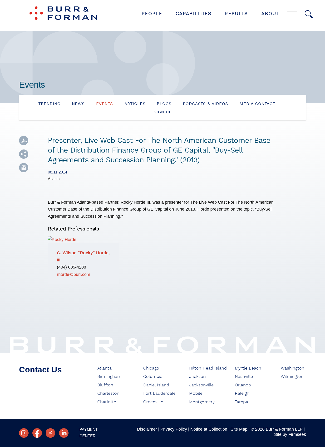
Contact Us (40, 369)
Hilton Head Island (208, 368)
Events (104, 104)
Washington (292, 368)
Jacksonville (201, 385)
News (78, 104)
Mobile (195, 393)
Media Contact (257, 104)
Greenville (153, 402)
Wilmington (292, 377)
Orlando (243, 385)
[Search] (309, 14)
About (270, 13)
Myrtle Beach (248, 368)
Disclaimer (147, 429)
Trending (49, 104)
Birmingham (109, 377)
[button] (23, 154)
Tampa (241, 402)
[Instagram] (24, 433)
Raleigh (242, 393)
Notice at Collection (208, 429)
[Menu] (292, 14)
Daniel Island (156, 385)
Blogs (164, 104)
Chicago (151, 368)
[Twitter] (50, 433)
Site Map (239, 429)
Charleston (108, 393)
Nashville (244, 377)
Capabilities (193, 13)
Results (236, 13)
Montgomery (202, 402)
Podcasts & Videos (205, 104)
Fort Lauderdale (159, 393)
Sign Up (163, 112)
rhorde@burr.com (73, 274)
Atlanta (104, 368)
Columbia (152, 377)
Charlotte (106, 402)
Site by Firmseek (290, 434)
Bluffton (105, 385)
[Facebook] (37, 433)
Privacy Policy (173, 429)
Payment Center (88, 433)
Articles (135, 104)
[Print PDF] (23, 140)
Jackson (197, 377)
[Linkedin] (64, 433)
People (152, 13)
